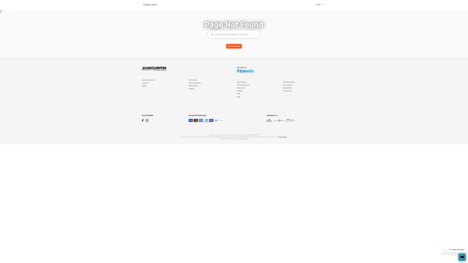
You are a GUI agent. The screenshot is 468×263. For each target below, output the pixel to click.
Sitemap (191, 89)
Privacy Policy (193, 86)
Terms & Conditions (195, 83)
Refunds (239, 91)
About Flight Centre (148, 80)
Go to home (234, 46)
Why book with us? (243, 85)
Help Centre (241, 88)
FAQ (238, 94)
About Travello (241, 82)
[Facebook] (143, 120)
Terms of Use (193, 80)
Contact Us (145, 83)
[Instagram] (147, 120)
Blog (238, 97)
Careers (144, 86)
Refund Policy (287, 88)
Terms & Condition (289, 82)
